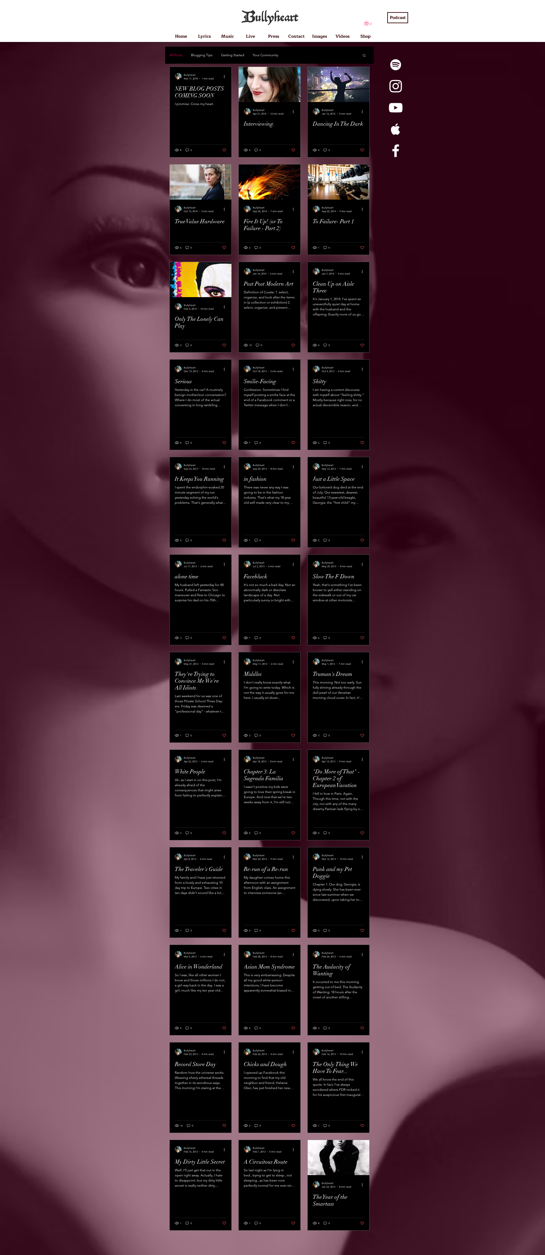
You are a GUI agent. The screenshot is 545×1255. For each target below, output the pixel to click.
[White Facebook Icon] (395, 150)
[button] (369, 23)
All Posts (175, 55)
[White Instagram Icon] (395, 86)
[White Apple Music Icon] (395, 129)
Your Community (265, 55)
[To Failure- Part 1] (338, 182)
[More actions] (225, 76)
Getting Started (232, 55)
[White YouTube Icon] (395, 107)
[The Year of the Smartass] (338, 1157)
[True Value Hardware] (200, 182)
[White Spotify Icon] (395, 64)
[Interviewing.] (269, 84)
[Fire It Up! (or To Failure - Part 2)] (269, 182)
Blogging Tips (201, 55)
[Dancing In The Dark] (338, 84)
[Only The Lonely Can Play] (200, 279)
